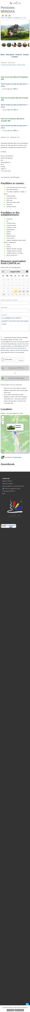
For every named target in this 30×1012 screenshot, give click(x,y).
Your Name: (4, 307)
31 (4, 294)
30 (27, 291)
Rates (3, 54)
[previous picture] (3, 31)
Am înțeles (10, 1010)
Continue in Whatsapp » (16, 378)
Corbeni (24, 17)
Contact (26, 54)
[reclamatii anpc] (8, 527)
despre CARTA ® (7, 481)
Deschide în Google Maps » (13, 457)
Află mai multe (19, 1010)
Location (14, 57)
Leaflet (9, 452)
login (3, 493)
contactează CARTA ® (8, 491)
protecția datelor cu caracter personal (13, 486)
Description (10, 54)
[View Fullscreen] (3, 417)
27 (16, 291)
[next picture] (27, 31)
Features (18, 54)
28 (19, 291)
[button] (15, 432)
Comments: (4, 315)
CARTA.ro (6, 478)
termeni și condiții (7, 483)
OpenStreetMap (20, 452)
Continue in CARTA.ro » (16, 368)
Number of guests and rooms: (9, 300)
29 (23, 291)
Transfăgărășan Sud (17, 17)
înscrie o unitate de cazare (12, 488)
